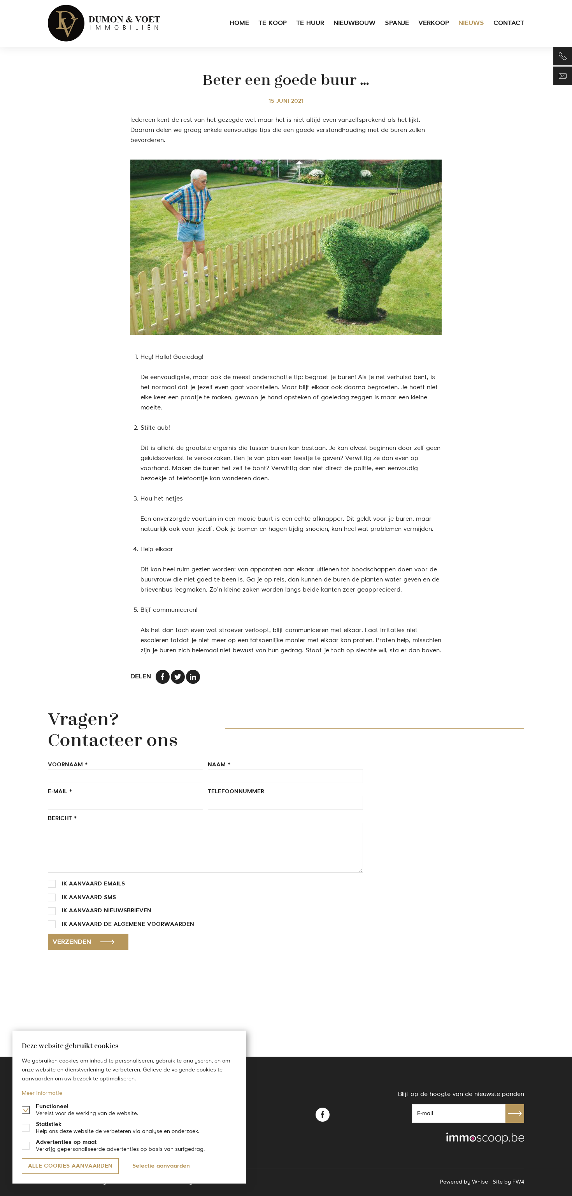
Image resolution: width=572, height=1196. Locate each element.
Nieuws (471, 23)
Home (239, 23)
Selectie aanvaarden (161, 1166)
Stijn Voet (104, 23)
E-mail (57, 791)
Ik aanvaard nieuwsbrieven (106, 910)
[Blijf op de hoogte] (562, 76)
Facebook (323, 1115)
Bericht (60, 818)
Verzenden (72, 942)
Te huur (310, 23)
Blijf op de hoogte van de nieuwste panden (461, 1094)
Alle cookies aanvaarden (70, 1166)
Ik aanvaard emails (93, 884)
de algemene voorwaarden (149, 924)
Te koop (272, 23)
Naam (217, 764)
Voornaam (65, 764)
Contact (508, 23)
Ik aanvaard (128, 924)
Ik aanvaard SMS (89, 897)
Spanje (397, 23)
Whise (480, 1182)
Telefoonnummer (236, 791)
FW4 (518, 1182)
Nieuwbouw (354, 23)
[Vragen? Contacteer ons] (562, 56)
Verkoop (433, 23)
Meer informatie (42, 1093)
